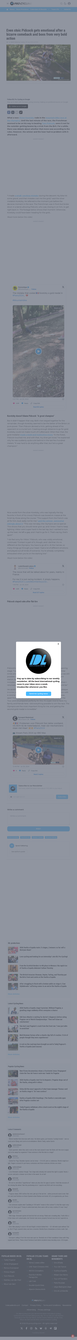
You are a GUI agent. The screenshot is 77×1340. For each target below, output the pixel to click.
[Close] (58, 644)
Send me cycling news (38, 694)
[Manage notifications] (72, 1336)
